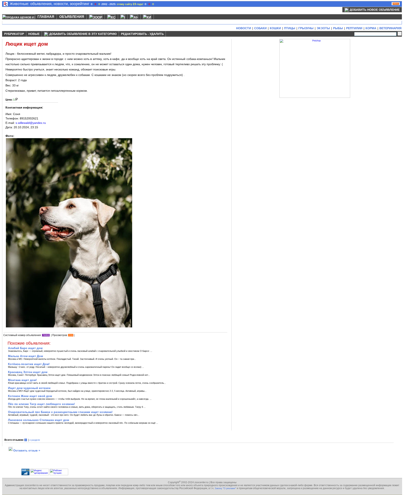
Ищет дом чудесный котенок (29, 388)
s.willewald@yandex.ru (31, 122)
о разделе (34, 440)
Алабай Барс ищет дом (25, 348)
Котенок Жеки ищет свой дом (30, 396)
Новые (34, 34)
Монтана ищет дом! (22, 380)
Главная (45, 17)
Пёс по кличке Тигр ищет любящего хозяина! (41, 404)
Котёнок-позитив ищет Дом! (29, 364)
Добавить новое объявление (375, 9)
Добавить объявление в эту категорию (83, 34)
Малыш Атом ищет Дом (25, 356)
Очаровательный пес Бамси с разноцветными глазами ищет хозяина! (60, 412)
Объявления (71, 17)
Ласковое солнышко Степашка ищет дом (38, 420)
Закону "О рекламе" (225, 488)
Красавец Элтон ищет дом (27, 372)
